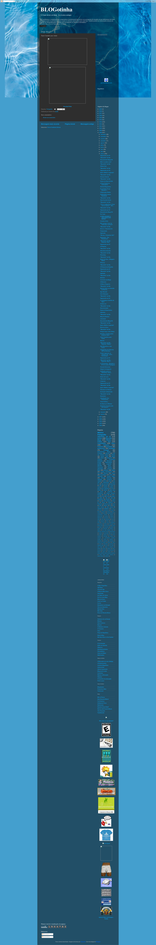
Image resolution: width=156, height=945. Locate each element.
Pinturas (102, 262)
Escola (108, 453)
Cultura (111, 487)
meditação (109, 491)
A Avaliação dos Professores (104, 399)
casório (111, 536)
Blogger (98, 941)
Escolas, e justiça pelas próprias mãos (106, 334)
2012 (100, 124)
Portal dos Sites (102, 689)
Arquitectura (106, 510)
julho (102, 145)
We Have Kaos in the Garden (105, 637)
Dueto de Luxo (104, 376)
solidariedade (106, 482)
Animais (100, 523)
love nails (111, 545)
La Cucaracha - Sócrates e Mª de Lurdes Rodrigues (107, 364)
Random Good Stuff (103, 707)
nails (99, 519)
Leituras (109, 468)
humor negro (111, 476)
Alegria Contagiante (105, 369)
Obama (103, 502)
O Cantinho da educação (104, 679)
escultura (111, 540)
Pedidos (99, 490)
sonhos (109, 551)
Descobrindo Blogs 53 (106, 321)
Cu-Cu (99, 603)
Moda (101, 497)
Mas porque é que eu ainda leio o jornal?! (106, 224)
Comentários (46, 937)
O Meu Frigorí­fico (102, 585)
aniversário (106, 533)
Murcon (100, 625)
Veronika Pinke (67, 106)
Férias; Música (106, 500)
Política (100, 441)
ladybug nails (100, 545)
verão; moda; (100, 556)
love (106, 545)
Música (100, 433)
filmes (113, 542)
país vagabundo (105, 488)
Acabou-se (103, 303)
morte (113, 473)
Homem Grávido (104, 177)
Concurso (100, 467)
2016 (100, 115)
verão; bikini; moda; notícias (106, 554)
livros (105, 481)
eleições (105, 490)
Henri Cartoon (101, 623)
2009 (100, 130)
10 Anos (113, 508)
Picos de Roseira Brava (104, 612)
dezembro (103, 134)
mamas (99, 548)
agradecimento (110, 513)
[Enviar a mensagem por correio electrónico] (55, 109)
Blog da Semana (104, 316)
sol (98, 520)
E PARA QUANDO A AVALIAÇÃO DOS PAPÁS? (105, 218)
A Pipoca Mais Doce (103, 591)
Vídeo (113, 443)
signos (103, 551)
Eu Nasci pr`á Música (106, 403)
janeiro (103, 414)
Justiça (99, 528)
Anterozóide (101, 667)
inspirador (105, 543)
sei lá (112, 488)
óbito (107, 520)
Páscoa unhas (107, 504)
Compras (100, 453)
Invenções (106, 527)
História (108, 511)
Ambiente (113, 522)
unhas (102, 457)
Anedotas (109, 446)
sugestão (100, 508)
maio (102, 149)
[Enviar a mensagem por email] (58, 109)
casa (114, 504)
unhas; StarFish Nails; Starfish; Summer (106, 553)
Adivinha (102, 312)
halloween (100, 517)
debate (111, 514)
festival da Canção (102, 542)
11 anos (112, 520)
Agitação (102, 273)
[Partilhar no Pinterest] (64, 109)
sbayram (83, 941)
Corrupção (111, 523)
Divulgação (109, 479)
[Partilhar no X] (61, 109)
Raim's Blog (101, 635)
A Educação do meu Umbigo (105, 661)
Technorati (100, 691)
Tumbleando (101, 712)
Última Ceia (103, 166)
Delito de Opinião (102, 645)
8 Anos (108, 496)
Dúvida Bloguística (105, 186)
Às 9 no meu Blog (102, 597)
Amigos (113, 496)
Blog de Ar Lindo (102, 671)
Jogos (109, 481)
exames (106, 516)
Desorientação (104, 308)
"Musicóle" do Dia (105, 157)
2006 (100, 419)
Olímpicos (110, 502)
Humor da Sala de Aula (106, 181)
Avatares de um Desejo (104, 619)
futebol (111, 516)
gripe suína (112, 490)
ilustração (106, 517)
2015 (100, 117)
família (99, 464)
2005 (100, 421)
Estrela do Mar (107, 525)
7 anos (113, 499)
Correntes (100, 673)
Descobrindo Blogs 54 (106, 212)
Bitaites (100, 621)
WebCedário (101, 655)
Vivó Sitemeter (104, 294)
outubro (103, 138)
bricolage (105, 536)
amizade (108, 499)
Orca (99, 630)
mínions (109, 548)
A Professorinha (102, 663)
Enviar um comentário (49, 117)
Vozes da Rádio (102, 653)
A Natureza (103, 282)
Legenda (108, 464)
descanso (100, 540)
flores (100, 543)
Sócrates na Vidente (105, 389)
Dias (109, 441)
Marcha (102, 340)
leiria (99, 488)
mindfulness (100, 493)
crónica (105, 539)
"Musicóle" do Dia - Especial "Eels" (105, 241)
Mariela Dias (101, 609)
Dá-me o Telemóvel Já (106, 228)
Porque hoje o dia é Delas (107, 331)
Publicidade (108, 462)
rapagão (99, 481)
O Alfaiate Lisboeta (103, 627)
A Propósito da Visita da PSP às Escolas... (107, 350)
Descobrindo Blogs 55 (106, 159)
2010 (100, 128)
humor (101, 491)
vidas (100, 485)
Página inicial (70, 124)
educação (100, 468)
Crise (110, 474)
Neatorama (100, 705)
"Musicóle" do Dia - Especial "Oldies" (105, 343)
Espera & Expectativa (106, 310)
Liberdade (103, 318)
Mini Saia (100, 611)
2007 (100, 416)
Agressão (103, 233)
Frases (99, 462)
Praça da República (103, 632)
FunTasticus (101, 701)
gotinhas (105, 470)
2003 (100, 425)
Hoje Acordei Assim (105, 200)
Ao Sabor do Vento (103, 595)
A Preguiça (103, 246)
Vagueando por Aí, (105, 170)
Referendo (112, 484)
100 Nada (100, 587)
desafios (111, 539)
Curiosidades (102, 443)
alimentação (112, 531)
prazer (99, 551)
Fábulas (100, 677)
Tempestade (103, 231)
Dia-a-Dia (108, 438)
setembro (103, 140)
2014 (100, 119)
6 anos (103, 496)
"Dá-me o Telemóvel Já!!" (107, 235)
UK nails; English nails (107, 530)
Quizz (113, 456)
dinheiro (105, 505)
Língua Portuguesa (106, 471)
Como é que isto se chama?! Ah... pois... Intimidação (106, 354)
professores (101, 448)
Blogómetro (101, 687)
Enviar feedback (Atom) (54, 127)
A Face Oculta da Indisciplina (105, 184)
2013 (100, 122)
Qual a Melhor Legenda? (107, 172)
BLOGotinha (56, 9)
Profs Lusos (101, 680)
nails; (102, 519)
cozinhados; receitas (102, 514)
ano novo (113, 533)
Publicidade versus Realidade (105, 195)
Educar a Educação (103, 675)
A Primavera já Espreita (106, 267)
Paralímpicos (101, 499)
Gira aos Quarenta (103, 607)
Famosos (100, 446)
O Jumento (101, 628)
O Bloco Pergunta (105, 284)
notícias (100, 459)
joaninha (111, 543)
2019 (100, 109)
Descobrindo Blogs (104, 451)
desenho (105, 540)
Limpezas (103, 381)
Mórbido (102, 277)
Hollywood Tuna (102, 703)
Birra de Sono (101, 599)
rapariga (100, 479)
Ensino (100, 438)
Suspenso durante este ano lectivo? (106, 406)
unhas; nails (104, 456)
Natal (99, 470)
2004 (100, 423)
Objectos (100, 647)
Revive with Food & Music (105, 709)
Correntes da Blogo (105, 279)
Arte (99, 473)
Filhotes (108, 440)
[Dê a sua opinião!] (59, 109)
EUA (98, 511)
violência (107, 556)
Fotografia (49, 109)
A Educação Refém (105, 192)
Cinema (99, 487)
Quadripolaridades (103, 649)
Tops (106, 497)
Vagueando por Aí (105, 155)
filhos (109, 542)
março (102, 153)
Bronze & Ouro (104, 327)
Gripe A (100, 527)
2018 (100, 111)
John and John (104, 484)
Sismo (104, 513)
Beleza (105, 523)
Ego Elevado (103, 291)
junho (102, 147)
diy (110, 505)
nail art (111, 517)
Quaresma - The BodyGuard (104, 238)
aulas (100, 534)
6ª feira (102, 522)
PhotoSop (103, 255)
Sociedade (111, 448)
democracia (100, 516)
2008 (100, 132)
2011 (100, 126)
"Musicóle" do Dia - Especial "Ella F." (105, 360)
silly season (110, 507)
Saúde (113, 470)
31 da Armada (101, 643)
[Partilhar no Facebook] (62, 109)
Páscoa (111, 528)
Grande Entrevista (105, 367)
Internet (105, 485)
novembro (104, 136)
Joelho (111, 527)
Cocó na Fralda (102, 601)
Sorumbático (101, 651)
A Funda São (101, 589)
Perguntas (105, 528)
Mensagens (46, 934)
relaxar (105, 494)
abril (102, 151)
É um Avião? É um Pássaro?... (105, 189)
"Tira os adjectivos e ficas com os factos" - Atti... (107, 205)
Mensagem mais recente (50, 124)
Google (113, 525)
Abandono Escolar (105, 250)
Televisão (100, 476)
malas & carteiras (109, 546)
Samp (99, 530)
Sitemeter (109, 461)
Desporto (109, 457)
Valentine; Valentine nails (103, 531)
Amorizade (100, 593)
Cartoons (106, 445)
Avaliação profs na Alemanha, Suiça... (106, 372)
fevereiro (103, 412)
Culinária (105, 487)
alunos (100, 533)
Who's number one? (105, 162)
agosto (103, 143)
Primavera (100, 504)
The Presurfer (101, 711)
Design (112, 510)
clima (100, 505)
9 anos (107, 522)
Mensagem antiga (87, 124)
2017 (100, 113)
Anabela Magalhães (103, 665)
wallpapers (106, 508)
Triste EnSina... (104, 401)
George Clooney (106, 477)
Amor (109, 465)
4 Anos (111, 485)
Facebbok (103, 511)
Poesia (109, 467)
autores (105, 534)
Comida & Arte (104, 221)
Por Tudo (102, 214)
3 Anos (100, 510)
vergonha (103, 520)
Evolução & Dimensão (106, 391)
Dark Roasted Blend (103, 699)
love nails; (100, 546)
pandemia (107, 519)
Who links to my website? (106, 721)
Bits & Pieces (101, 697)
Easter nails (100, 525)
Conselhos (103, 474)
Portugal (106, 450)
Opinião (100, 465)
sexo (112, 519)
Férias (113, 454)
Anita (100, 500)
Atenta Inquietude (102, 669)
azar (110, 534)
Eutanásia (103, 396)
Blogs (99, 440)
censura (99, 537)
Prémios (106, 473)
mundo (103, 548)
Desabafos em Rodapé (104, 605)
